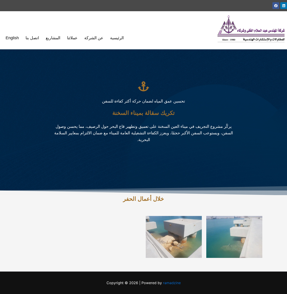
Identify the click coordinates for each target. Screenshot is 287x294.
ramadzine (172, 283)
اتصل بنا (32, 38)
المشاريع (53, 38)
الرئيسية (117, 38)
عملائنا (72, 38)
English (12, 38)
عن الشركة (93, 38)
